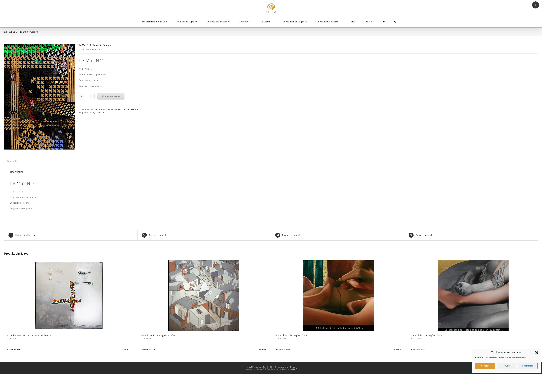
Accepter (485, 366)
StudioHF (293, 369)
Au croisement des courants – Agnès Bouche (28, 335)
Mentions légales (259, 367)
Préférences (527, 366)
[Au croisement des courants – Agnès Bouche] (68, 295)
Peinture (134, 109)
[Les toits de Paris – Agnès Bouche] (203, 295)
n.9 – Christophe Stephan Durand (427, 335)
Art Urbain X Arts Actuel (102, 109)
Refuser (506, 366)
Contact (292, 367)
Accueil (249, 367)
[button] (536, 352)
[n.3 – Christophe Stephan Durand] (338, 295)
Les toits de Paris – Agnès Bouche (158, 335)
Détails (128, 349)
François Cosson (121, 109)
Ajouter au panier (110, 96)
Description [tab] (12, 161)
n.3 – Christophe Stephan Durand (292, 335)
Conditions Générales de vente (278, 367)
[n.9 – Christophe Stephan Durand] (473, 295)
